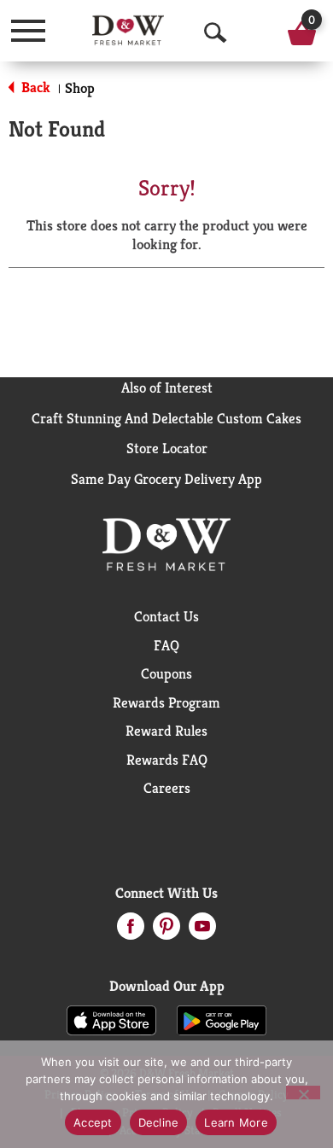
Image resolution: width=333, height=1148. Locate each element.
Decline (158, 1122)
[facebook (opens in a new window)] (130, 931)
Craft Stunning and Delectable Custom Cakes (166, 418)
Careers (166, 787)
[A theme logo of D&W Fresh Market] (128, 30)
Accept (93, 1122)
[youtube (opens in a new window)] (202, 931)
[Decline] (303, 1092)
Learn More (236, 1122)
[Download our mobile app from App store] (111, 1019)
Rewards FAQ (166, 759)
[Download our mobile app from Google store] (221, 1019)
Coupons (166, 673)
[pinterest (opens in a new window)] (166, 931)
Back (34, 87)
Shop (80, 88)
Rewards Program (166, 702)
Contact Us (166, 616)
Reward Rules (166, 730)
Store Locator (166, 448)
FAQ (166, 645)
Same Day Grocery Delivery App (166, 478)
